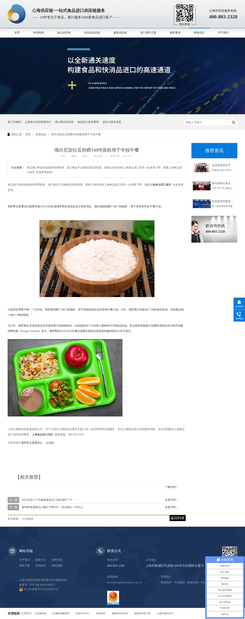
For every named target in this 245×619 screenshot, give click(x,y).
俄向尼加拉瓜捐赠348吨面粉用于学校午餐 (76, 134)
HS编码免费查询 (60, 613)
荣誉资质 (57, 559)
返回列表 (178, 518)
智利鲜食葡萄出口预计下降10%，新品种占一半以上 (52, 507)
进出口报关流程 (111, 122)
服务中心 (40, 559)
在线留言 (40, 565)
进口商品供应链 (64, 122)
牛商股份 (179, 582)
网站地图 (57, 565)
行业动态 (28, 518)
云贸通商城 (40, 613)
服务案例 (175, 32)
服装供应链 (120, 32)
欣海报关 (100, 613)
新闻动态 (199, 32)
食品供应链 (64, 32)
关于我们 (223, 32)
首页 (17, 32)
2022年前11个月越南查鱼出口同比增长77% (47, 499)
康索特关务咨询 (120, 613)
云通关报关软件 (165, 613)
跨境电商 (38, 32)
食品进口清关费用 (88, 122)
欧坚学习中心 (83, 613)
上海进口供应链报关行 (37, 122)
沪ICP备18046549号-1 (42, 584)
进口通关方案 (148, 32)
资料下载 (24, 565)
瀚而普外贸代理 (142, 613)
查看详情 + (171, 499)
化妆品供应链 (92, 32)
